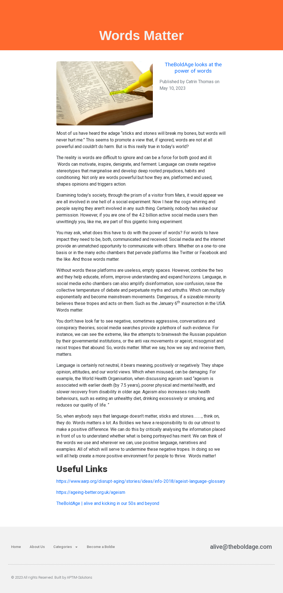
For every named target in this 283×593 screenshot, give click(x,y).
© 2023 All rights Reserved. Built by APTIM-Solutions (51, 577)
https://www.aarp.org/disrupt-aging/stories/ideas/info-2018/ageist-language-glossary (140, 481)
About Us (37, 547)
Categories (62, 547)
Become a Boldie (101, 547)
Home (16, 547)
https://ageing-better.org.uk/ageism (90, 492)
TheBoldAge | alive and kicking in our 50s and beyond (107, 503)
